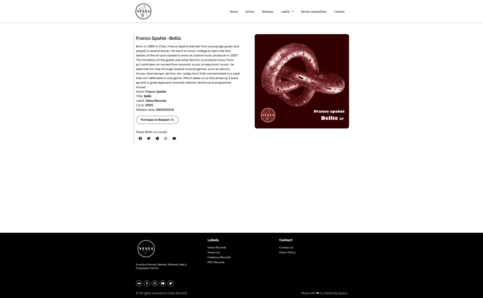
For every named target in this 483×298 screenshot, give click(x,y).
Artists (249, 11)
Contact (339, 11)
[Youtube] (163, 283)
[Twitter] (171, 283)
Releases (268, 11)
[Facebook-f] (147, 283)
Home (234, 11)
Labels (285, 11)
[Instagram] (155, 283)
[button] (140, 138)
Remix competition (314, 11)
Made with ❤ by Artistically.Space (324, 293)
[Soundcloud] (139, 283)
